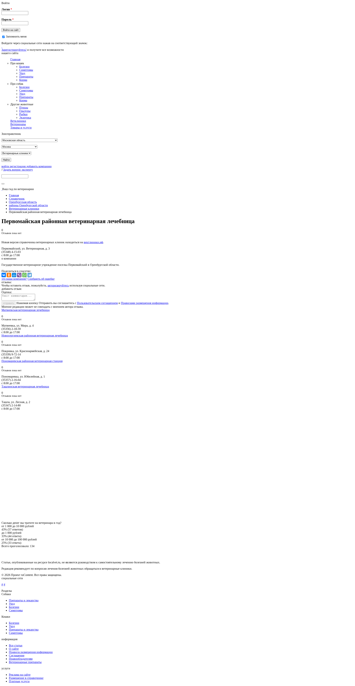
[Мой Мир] (14, 275)
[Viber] (19, 275)
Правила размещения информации (31, 652)
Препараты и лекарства (23, 600)
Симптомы (26, 69)
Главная (15, 59)
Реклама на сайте (20, 674)
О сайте (14, 648)
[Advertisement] (112, 465)
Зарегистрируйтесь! (13, 49)
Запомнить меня (16, 36)
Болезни (24, 66)
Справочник (17, 198)
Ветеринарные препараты (25, 662)
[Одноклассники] (9, 275)
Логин (6, 9)
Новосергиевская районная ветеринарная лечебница (34, 335)
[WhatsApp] (24, 275)
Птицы (23, 107)
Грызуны (25, 110)
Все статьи (15, 645)
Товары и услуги (21, 127)
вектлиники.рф (93, 242)
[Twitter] (1, 46)
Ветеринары (18, 124)
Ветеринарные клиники (24, 208)
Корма (23, 79)
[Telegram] (29, 275)
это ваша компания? (14, 278)
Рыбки (23, 114)
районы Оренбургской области (28, 205)
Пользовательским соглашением (97, 303)
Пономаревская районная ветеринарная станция (31, 361)
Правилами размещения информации (144, 303)
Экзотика (25, 117)
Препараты (26, 76)
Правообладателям (21, 658)
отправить (8, 303)
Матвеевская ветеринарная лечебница (25, 310)
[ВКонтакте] (3, 275)
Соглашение (16, 655)
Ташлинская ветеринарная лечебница (25, 386)
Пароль (7, 19)
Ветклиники (18, 120)
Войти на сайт (11, 30)
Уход (22, 73)
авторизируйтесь (58, 285)
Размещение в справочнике (26, 678)
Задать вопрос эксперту (18, 169)
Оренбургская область (23, 202)
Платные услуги (19, 681)
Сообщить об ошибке (41, 278)
